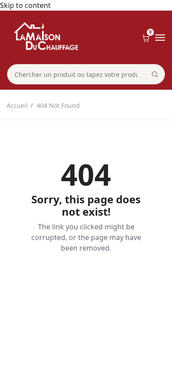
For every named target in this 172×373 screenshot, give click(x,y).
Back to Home (86, 278)
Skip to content (25, 5)
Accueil (17, 105)
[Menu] (160, 37)
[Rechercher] (155, 74)
